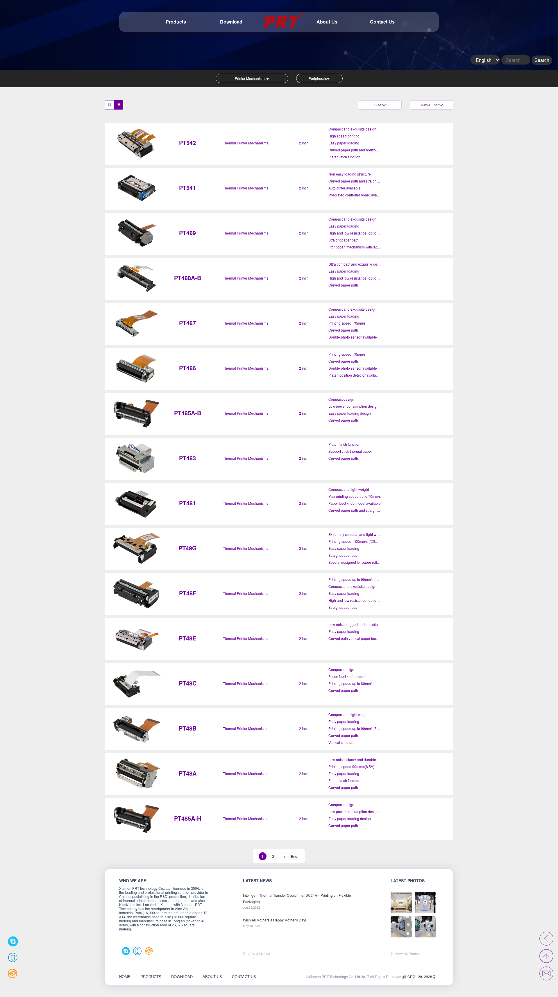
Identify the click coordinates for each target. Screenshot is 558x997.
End (294, 856)
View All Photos (407, 953)
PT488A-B (187, 277)
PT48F (187, 593)
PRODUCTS (150, 976)
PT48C (187, 683)
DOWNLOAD (182, 976)
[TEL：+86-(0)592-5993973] (13, 957)
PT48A (187, 773)
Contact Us (382, 21)
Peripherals (318, 78)
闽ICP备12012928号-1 (421, 976)
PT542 (187, 142)
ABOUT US (212, 976)
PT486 (187, 368)
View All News (258, 953)
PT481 (187, 503)
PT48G (187, 548)
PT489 (187, 232)
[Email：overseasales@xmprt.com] (149, 951)
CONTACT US (244, 976)
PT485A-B (187, 413)
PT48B (187, 728)
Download (231, 21)
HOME (124, 976)
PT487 (187, 322)
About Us (326, 21)
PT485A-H (187, 818)
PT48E (187, 638)
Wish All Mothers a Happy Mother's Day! (274, 919)
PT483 (187, 458)
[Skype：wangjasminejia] (125, 951)
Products (176, 21)
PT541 (187, 187)
